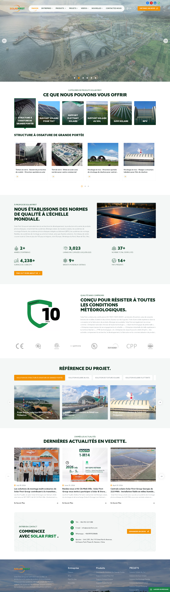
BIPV (97, 590)
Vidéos (84, 8)
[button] (74, 78)
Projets (72, 8)
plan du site (72, 579)
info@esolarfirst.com (89, 528)
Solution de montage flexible (139, 579)
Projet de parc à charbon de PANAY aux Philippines (81, 413)
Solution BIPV (134, 590)
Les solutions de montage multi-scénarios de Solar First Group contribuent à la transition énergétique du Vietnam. (35, 490)
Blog (69, 576)
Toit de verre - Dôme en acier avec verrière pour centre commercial (65, 171)
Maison (35, 8)
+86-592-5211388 (86, 522)
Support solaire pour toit (105, 576)
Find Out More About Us (27, 273)
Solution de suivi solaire (137, 576)
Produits (60, 8)
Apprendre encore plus (26, 70)
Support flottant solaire (104, 579)
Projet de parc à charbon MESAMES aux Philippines (33, 413)
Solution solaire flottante (138, 586)
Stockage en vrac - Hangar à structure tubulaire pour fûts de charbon (138, 171)
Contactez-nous (113, 8)
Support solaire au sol (104, 583)
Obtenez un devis (147, 8)
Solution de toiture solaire (138, 583)
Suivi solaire (100, 586)
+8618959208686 (91, 534)
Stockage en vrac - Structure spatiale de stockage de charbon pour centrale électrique (102, 171)
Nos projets (50, 70)
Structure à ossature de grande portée (110, 572)
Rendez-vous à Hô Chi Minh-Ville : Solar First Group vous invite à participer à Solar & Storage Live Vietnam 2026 (84, 490)
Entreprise (46, 8)
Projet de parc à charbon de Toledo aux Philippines (129, 413)
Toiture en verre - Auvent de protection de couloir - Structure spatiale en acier (31, 171)
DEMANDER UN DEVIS (137, 532)
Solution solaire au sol (137, 572)
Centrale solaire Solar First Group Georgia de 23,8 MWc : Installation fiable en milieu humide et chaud (132, 490)
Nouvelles (96, 8)
